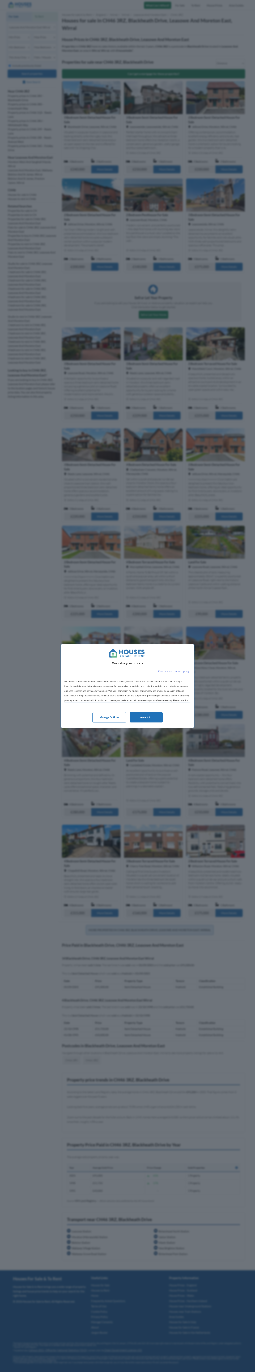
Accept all (146, 717)
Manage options (109, 717)
